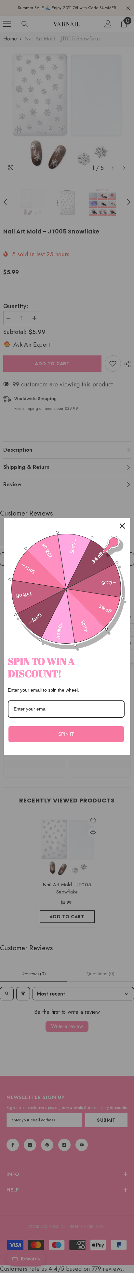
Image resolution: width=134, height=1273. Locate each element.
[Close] (122, 526)
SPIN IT (66, 734)
